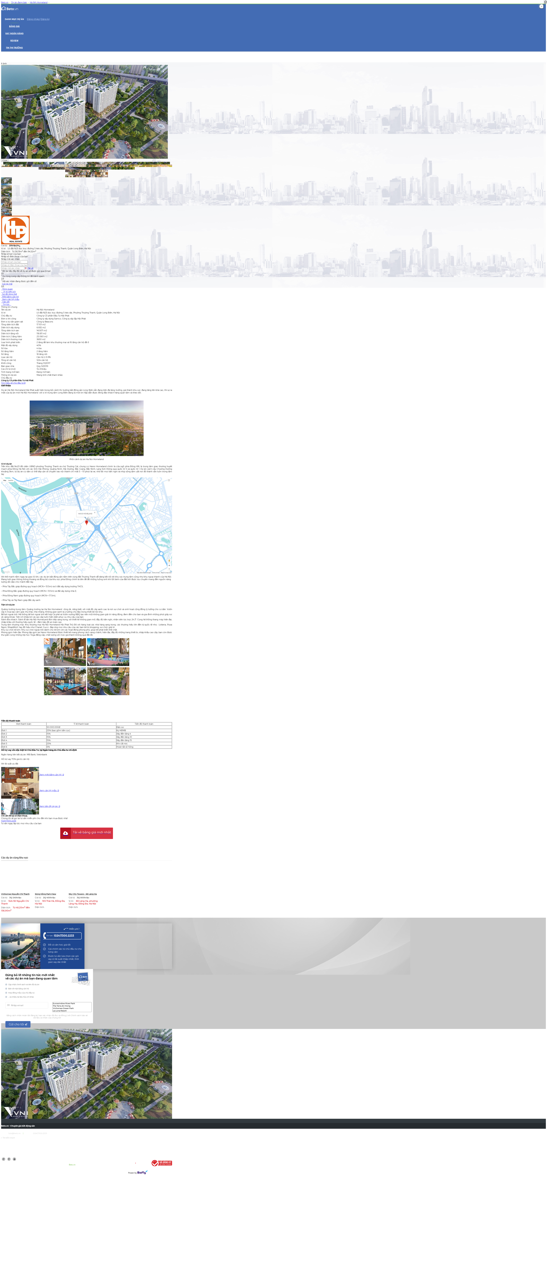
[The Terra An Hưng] (72, 1006)
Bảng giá (14, 26)
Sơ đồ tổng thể (9, 294)
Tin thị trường (14, 48)
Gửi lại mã (7, 284)
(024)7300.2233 (8, 821)
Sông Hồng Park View (45, 894)
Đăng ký (45, 19)
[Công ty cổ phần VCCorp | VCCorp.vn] (137, 1163)
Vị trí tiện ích (8, 291)
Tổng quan (7, 289)
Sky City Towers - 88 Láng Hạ (83, 894)
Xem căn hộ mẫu (10, 299)
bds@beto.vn (15, 1133)
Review (14, 41)
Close (4, 160)
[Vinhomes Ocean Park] (72, 1008)
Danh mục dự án (14, 19)
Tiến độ (5, 302)
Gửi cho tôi (17, 1024)
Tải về (30, 268)
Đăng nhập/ (33, 19)
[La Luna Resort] (72, 1011)
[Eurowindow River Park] (72, 1003)
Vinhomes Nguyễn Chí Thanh (15, 894)
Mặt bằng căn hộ (10, 296)
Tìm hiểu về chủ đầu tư (13, 383)
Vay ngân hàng (14, 34)
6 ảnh (4, 63)
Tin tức (6, 304)
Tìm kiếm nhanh (8, 1138)
